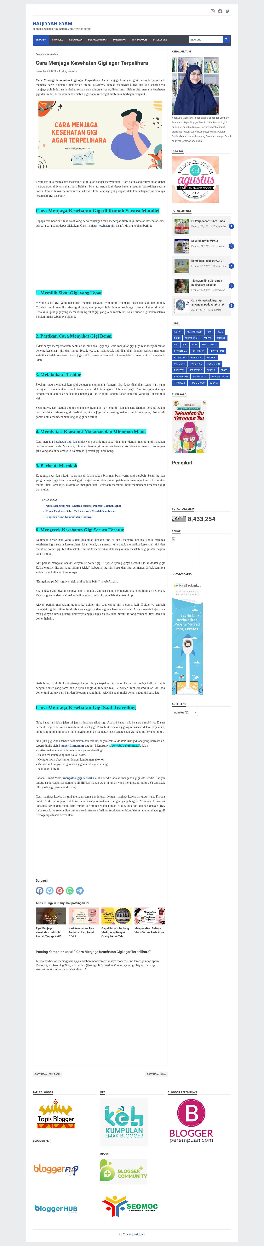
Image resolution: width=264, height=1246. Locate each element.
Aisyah (177, 332)
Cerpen (208, 338)
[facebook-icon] (220, 11)
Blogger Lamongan (71, 745)
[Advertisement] (100, 258)
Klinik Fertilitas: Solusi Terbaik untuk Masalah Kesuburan (80, 511)
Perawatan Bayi (97, 39)
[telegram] (80, 891)
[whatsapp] (70, 891)
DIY (175, 344)
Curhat (221, 338)
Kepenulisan (217, 351)
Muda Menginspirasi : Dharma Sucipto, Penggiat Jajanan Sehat (83, 505)
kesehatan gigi (106, 225)
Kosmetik (196, 357)
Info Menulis (209, 344)
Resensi (211, 370)
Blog (220, 332)
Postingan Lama (156, 1074)
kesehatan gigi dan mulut (69, 441)
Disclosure (160, 39)
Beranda (41, 39)
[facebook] (39, 891)
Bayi (210, 332)
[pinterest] (60, 891)
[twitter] (50, 891)
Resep (224, 370)
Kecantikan (180, 351)
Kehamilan (75, 39)
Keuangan (179, 357)
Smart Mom (199, 376)
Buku (177, 338)
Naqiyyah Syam (52, 23)
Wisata (214, 383)
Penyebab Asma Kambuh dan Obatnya (69, 517)
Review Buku (181, 376)
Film (194, 344)
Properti (179, 370)
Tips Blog (179, 383)
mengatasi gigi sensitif (77, 778)
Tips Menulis (139, 39)
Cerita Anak (191, 338)
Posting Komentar (68, 71)
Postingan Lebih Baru (47, 1074)
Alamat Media (194, 332)
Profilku (57, 39)
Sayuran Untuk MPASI (204, 240)
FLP (185, 344)
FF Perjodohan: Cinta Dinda (208, 221)
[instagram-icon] (212, 11)
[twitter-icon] (228, 11)
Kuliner (211, 357)
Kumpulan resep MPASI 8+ (207, 260)
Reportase (196, 370)
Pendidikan (214, 364)
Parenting (119, 39)
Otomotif (179, 364)
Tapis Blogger (220, 376)
